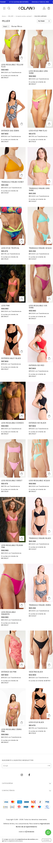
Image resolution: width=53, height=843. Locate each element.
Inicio (4, 16)
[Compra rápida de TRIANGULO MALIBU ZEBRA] (49, 598)
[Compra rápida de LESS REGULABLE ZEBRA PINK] (21, 722)
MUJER (10, 16)
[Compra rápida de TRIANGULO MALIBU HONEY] (21, 175)
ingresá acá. (45, 824)
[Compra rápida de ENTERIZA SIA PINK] (21, 665)
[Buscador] (9, 8)
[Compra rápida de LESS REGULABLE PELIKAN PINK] (21, 538)
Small (5, 26)
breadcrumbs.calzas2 (24, 16)
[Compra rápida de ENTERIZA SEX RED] (49, 358)
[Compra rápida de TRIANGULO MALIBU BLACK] (49, 531)
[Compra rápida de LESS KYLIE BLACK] (49, 715)
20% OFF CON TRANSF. (39, 2)
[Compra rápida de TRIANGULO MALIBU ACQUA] (49, 241)
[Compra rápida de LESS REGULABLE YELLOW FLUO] (21, 57)
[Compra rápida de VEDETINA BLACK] (49, 665)
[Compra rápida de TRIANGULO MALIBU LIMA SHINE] (49, 181)
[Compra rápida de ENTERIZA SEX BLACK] (49, 416)
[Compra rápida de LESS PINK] (21, 298)
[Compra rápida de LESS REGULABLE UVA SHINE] (49, 298)
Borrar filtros (17, 26)
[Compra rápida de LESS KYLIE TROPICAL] (21, 241)
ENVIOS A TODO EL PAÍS (19, 2)
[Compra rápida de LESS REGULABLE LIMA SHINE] (49, 64)
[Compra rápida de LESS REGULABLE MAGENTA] (21, 605)
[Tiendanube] (27, 832)
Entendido (46, 840)
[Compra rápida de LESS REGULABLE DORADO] (21, 416)
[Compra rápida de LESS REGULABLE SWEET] (21, 473)
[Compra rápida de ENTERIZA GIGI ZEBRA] (21, 123)
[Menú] (4, 8)
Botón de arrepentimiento (26, 827)
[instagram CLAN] (22, 775)
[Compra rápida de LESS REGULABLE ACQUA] (49, 473)
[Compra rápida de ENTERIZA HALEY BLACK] (21, 351)
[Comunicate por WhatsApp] (48, 832)
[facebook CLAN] (29, 775)
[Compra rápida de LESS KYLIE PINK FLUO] (49, 123)
